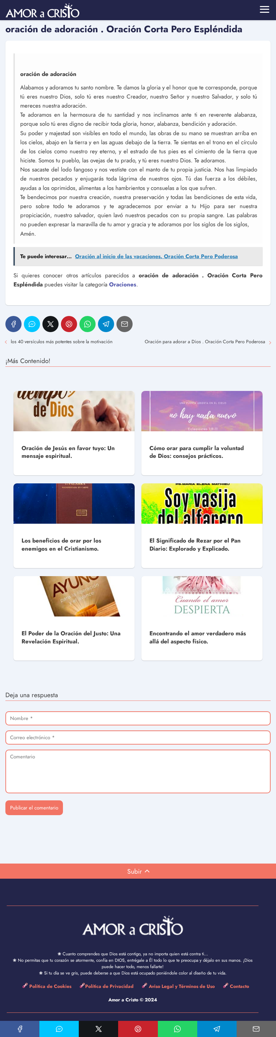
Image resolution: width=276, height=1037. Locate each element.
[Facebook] (13, 324)
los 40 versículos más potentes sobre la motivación (61, 341)
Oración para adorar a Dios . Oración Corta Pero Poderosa (205, 341)
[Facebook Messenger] (32, 324)
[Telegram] (106, 324)
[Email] (124, 324)
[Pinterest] (69, 324)
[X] (50, 324)
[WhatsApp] (87, 324)
